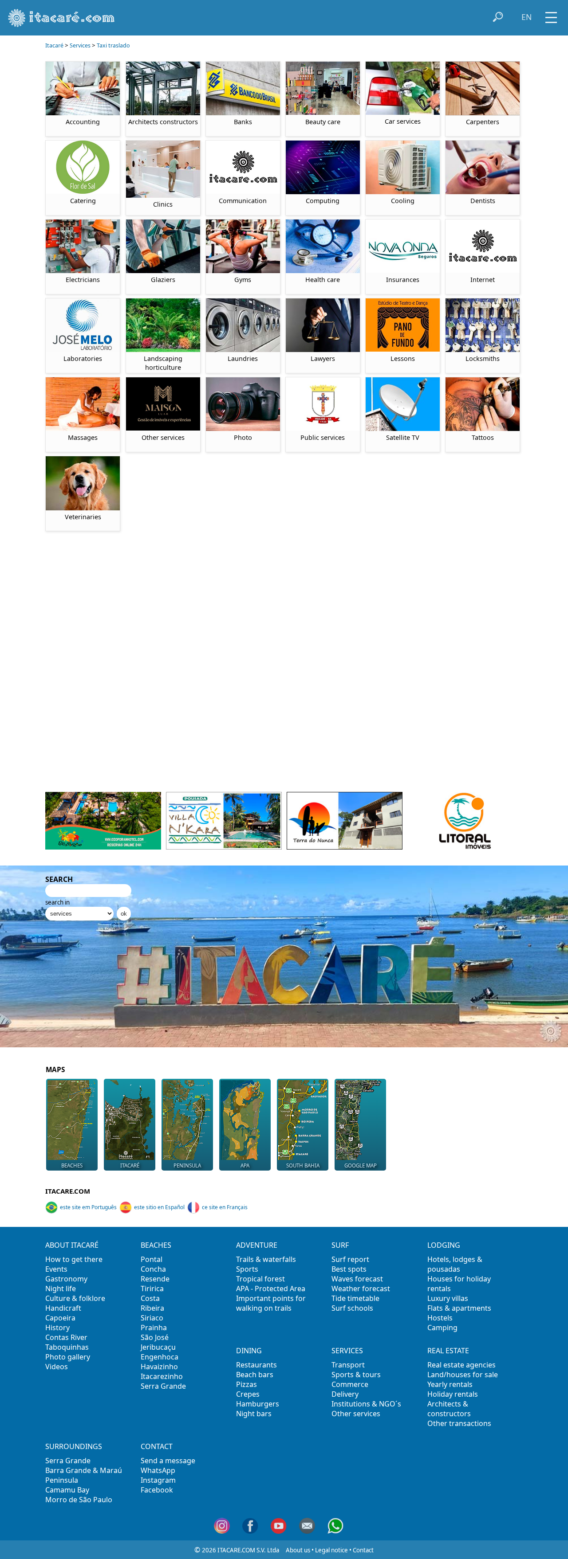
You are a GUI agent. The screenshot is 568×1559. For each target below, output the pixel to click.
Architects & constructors (449, 1408)
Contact (363, 1550)
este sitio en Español (159, 1207)
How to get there (74, 1259)
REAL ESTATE (448, 1350)
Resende (155, 1279)
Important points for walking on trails (271, 1303)
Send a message (168, 1460)
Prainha (154, 1327)
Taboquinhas (67, 1347)
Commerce (349, 1384)
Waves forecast (357, 1279)
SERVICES (347, 1350)
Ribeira (152, 1308)
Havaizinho (159, 1366)
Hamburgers (257, 1404)
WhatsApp (158, 1470)
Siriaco (152, 1318)
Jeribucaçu (158, 1347)
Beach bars (254, 1374)
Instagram (158, 1480)
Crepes (248, 1394)
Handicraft (63, 1308)
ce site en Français (225, 1207)
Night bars (254, 1413)
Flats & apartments (459, 1308)
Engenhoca (159, 1357)
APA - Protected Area (270, 1288)
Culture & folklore (75, 1298)
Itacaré (54, 45)
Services (80, 45)
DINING (249, 1350)
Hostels (440, 1318)
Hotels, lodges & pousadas (454, 1264)
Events (56, 1269)
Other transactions (459, 1423)
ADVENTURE (256, 1245)
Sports (247, 1269)
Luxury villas (447, 1298)
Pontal (151, 1259)
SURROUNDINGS (73, 1446)
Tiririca (152, 1288)
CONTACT (157, 1446)
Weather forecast (360, 1288)
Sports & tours (356, 1374)
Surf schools (352, 1308)
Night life (60, 1288)
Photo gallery (67, 1357)
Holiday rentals (452, 1394)
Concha (153, 1269)
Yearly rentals (450, 1384)
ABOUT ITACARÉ (72, 1245)
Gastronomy (66, 1279)
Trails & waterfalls (266, 1259)
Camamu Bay (67, 1490)
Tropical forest (260, 1279)
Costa (150, 1298)
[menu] (551, 14)
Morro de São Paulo (78, 1499)
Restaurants (256, 1365)
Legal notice (331, 1550)
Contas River (66, 1337)
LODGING (443, 1245)
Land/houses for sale (462, 1374)
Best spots (349, 1269)
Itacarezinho (162, 1376)
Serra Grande (163, 1386)
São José (155, 1337)
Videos (56, 1366)
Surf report (350, 1259)
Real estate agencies (461, 1365)
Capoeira (60, 1318)
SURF (340, 1245)
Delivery (345, 1394)
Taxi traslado (113, 45)
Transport (348, 1365)
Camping (442, 1327)
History (57, 1327)
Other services (355, 1413)
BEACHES (156, 1245)
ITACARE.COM (67, 1191)
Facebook (157, 1490)
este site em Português (88, 1207)
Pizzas (246, 1384)
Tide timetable (355, 1298)
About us (298, 1550)
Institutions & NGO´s (366, 1404)
